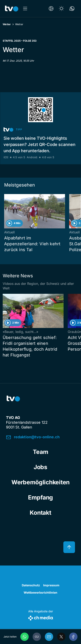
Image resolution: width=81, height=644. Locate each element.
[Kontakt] (72, 8)
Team (40, 451)
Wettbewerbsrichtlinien (40, 592)
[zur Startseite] (11, 8)
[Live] (51, 8)
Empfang (40, 497)
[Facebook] (73, 637)
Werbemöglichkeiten (40, 482)
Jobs (40, 467)
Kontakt (40, 512)
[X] (61, 637)
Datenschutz (31, 585)
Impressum (51, 585)
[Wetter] (61, 8)
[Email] (49, 637)
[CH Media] (40, 617)
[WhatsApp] (24, 637)
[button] (37, 637)
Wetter (7, 24)
